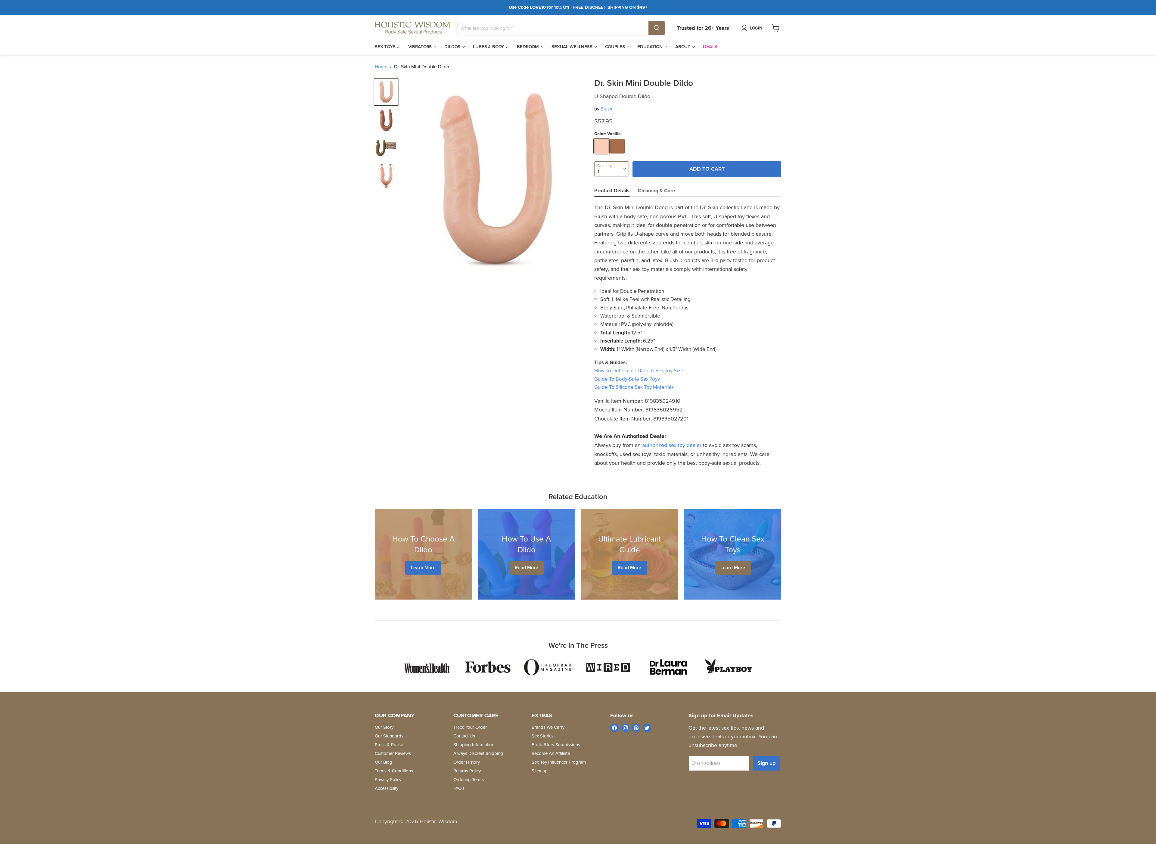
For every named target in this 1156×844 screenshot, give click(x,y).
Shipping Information (473, 744)
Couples (615, 46)
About (683, 46)
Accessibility (386, 788)
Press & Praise (389, 744)
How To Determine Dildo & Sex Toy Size (638, 370)
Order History (466, 762)
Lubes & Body (489, 46)
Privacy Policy (388, 779)
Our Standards (389, 736)
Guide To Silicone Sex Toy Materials (634, 387)
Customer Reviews (393, 753)
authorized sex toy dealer (671, 445)
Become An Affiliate (551, 753)
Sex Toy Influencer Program (559, 762)
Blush (606, 108)
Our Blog (383, 762)
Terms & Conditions (394, 771)
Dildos (452, 46)
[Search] (656, 28)
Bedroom (528, 46)
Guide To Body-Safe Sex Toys (627, 379)
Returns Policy (467, 771)
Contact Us (464, 736)
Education (650, 46)
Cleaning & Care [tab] (656, 190)
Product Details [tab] (611, 190)
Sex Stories (543, 736)
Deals (710, 46)
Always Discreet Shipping (478, 753)
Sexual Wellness (573, 46)
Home (381, 66)
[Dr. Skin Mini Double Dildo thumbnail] (386, 92)
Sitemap (540, 771)
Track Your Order (470, 727)
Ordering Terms (468, 779)
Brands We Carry (548, 727)
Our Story (384, 727)
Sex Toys (386, 46)
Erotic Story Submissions (556, 744)
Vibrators (420, 46)
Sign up (766, 763)
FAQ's (459, 788)
